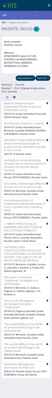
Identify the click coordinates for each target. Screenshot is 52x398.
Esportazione (24, 78)
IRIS (4, 22)
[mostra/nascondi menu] (49, 5)
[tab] (7, 97)
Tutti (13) (42, 78)
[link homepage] (10, 5)
